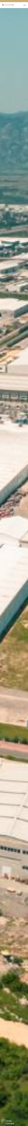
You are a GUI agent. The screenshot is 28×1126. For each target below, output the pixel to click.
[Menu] (24, 5)
